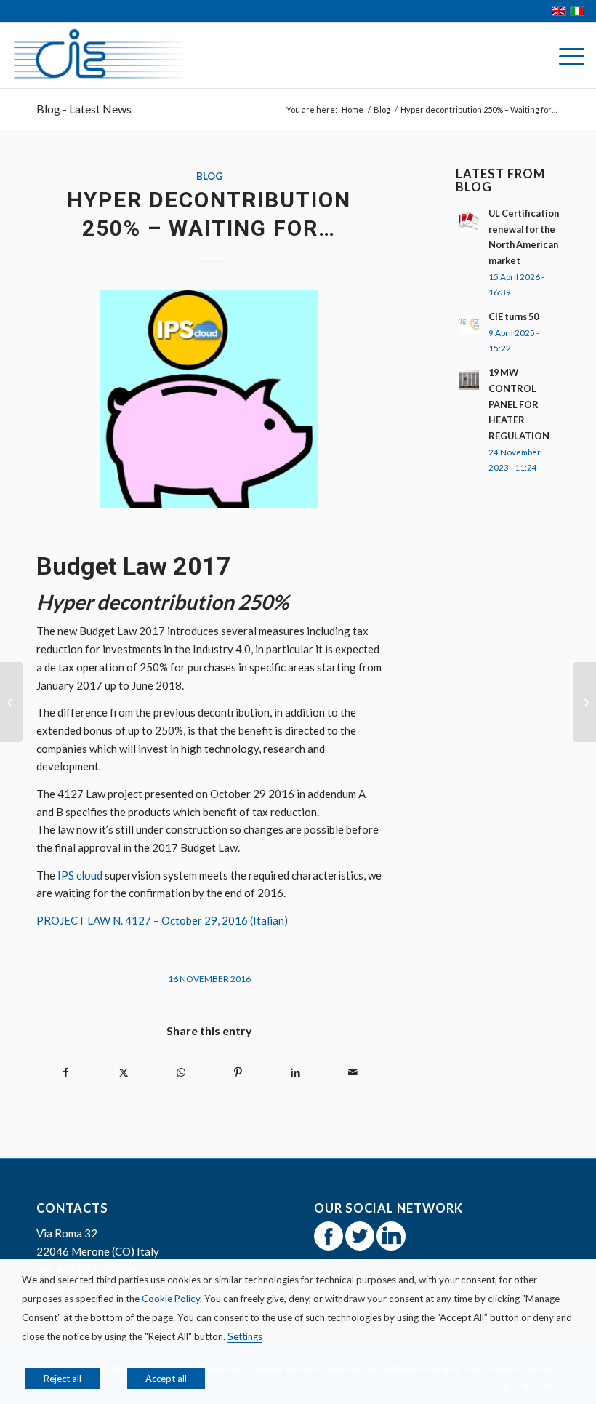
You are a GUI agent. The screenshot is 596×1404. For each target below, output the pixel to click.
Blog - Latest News (84, 109)
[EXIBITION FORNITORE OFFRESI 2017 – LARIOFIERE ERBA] (584, 702)
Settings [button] (244, 1336)
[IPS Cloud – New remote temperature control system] (11, 702)
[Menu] (564, 55)
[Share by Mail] (353, 1073)
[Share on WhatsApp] (181, 1073)
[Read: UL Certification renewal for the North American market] (469, 220)
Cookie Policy (171, 1298)
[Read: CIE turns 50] (469, 324)
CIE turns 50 (513, 316)
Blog (209, 176)
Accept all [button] (166, 1378)
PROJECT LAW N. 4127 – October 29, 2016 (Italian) (162, 920)
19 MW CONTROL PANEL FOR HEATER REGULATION (518, 404)
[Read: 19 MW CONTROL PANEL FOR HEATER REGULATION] (469, 380)
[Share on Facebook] (65, 1073)
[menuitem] (564, 55)
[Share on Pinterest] (238, 1073)
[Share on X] (123, 1073)
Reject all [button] (62, 1378)
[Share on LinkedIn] (295, 1073)
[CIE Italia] (98, 55)
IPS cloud (79, 875)
